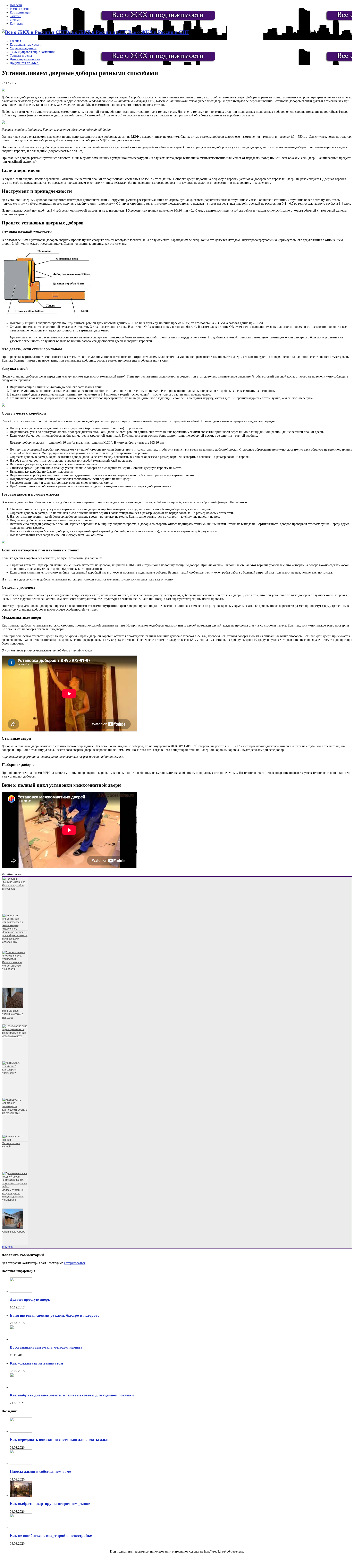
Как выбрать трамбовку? (9, 1071)
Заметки (15, 16)
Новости (16, 5)
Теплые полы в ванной (11, 1145)
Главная (15, 41)
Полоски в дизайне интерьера (13, 887)
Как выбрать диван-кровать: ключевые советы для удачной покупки (72, 1395)
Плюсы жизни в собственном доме (40, 1471)
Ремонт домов (20, 8)
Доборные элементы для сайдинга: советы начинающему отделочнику (14, 937)
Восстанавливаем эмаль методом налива (46, 1347)
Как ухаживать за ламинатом (36, 1363)
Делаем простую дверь (30, 1299)
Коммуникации (21, 12)
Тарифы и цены (21, 55)
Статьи (15, 19)
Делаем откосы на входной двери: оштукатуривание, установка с (13, 1195)
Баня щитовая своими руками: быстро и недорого (55, 1315)
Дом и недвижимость (25, 59)
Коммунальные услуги (26, 44)
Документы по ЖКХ (24, 63)
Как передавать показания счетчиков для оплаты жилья (60, 1439)
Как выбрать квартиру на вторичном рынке (50, 1503)
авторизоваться (74, 1263)
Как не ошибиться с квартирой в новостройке (51, 1535)
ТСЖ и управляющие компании (32, 52)
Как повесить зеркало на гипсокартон (14, 1111)
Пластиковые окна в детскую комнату (14, 1034)
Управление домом (23, 48)
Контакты (17, 23)
